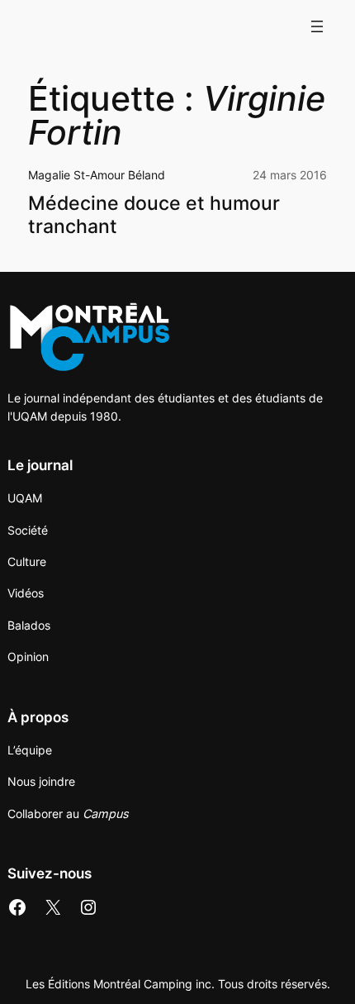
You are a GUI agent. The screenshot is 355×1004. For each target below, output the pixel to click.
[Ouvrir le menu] (317, 26)
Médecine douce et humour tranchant (154, 215)
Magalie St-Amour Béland (96, 175)
